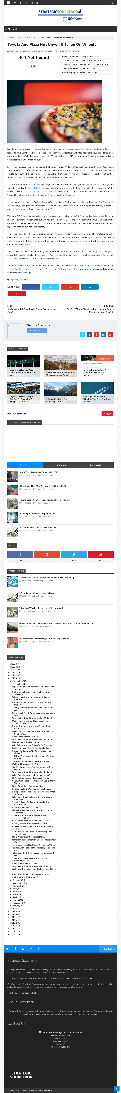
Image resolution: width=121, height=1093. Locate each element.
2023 (13, 664)
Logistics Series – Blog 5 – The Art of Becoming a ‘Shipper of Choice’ (22, 399)
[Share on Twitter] (50, 287)
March (16, 900)
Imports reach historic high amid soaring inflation (44, 638)
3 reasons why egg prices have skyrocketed (41, 608)
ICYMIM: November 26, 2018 (25, 736)
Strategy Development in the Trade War (31, 761)
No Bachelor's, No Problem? (25, 877)
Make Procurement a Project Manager (30, 837)
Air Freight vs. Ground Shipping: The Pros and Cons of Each (97, 399)
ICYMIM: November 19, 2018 (25, 764)
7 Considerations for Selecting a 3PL (56, 400)
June (15, 891)
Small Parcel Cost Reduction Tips (27, 786)
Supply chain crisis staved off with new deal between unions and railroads (57, 623)
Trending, (76, 51)
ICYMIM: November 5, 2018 (24, 863)
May (15, 894)
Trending (28, 37)
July (15, 888)
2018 (13, 678)
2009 (13, 931)
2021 (13, 669)
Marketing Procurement (92, 265)
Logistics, (66, 51)
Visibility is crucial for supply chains (79, 68)
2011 (13, 926)
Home (11, 37)
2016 (13, 911)
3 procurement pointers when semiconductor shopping (46, 577)
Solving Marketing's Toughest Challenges (31, 789)
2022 (13, 667)
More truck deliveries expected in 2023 (80, 56)
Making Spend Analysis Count (26, 742)
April (15, 897)
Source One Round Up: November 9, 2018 (31, 820)
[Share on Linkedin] (90, 287)
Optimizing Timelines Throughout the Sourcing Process (30, 722)
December (18, 681)
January (17, 906)
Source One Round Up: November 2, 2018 (31, 866)
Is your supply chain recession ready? (79, 72)
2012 (13, 923)
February (17, 903)
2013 (13, 920)
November (18, 684)
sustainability (32, 188)
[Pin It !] (17, 293)
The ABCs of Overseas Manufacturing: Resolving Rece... (30, 859)
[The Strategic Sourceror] (60, 14)
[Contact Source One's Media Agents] (60, 1032)
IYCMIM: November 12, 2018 (25, 807)
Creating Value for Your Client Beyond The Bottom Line (23, 372)
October (17, 880)
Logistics (19, 37)
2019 (13, 675)
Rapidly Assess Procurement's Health (29, 823)
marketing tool (95, 251)
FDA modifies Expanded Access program (30, 778)
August (16, 886)
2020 (13, 672)
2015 (13, 914)
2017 (13, 908)
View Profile (38, 331)
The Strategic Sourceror (16, 1090)
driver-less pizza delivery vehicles (77, 149)
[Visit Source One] (70, 287)
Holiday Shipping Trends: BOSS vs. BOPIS (31, 874)
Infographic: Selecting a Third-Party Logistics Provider (94, 372)
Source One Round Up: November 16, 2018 (32, 772)
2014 (13, 917)
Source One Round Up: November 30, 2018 (32, 718)
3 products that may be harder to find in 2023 (83, 60)
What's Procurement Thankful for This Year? (33, 745)
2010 (13, 928)
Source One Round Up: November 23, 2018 (32, 739)
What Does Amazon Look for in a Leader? (31, 775)
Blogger (107, 413)
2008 (13, 934)
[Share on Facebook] (31, 287)
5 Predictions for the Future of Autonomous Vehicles (60, 373)
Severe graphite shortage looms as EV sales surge (85, 64)
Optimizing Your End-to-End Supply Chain (31, 748)
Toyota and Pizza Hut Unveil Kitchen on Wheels (51, 44)
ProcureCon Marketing (18, 269)
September (18, 883)
